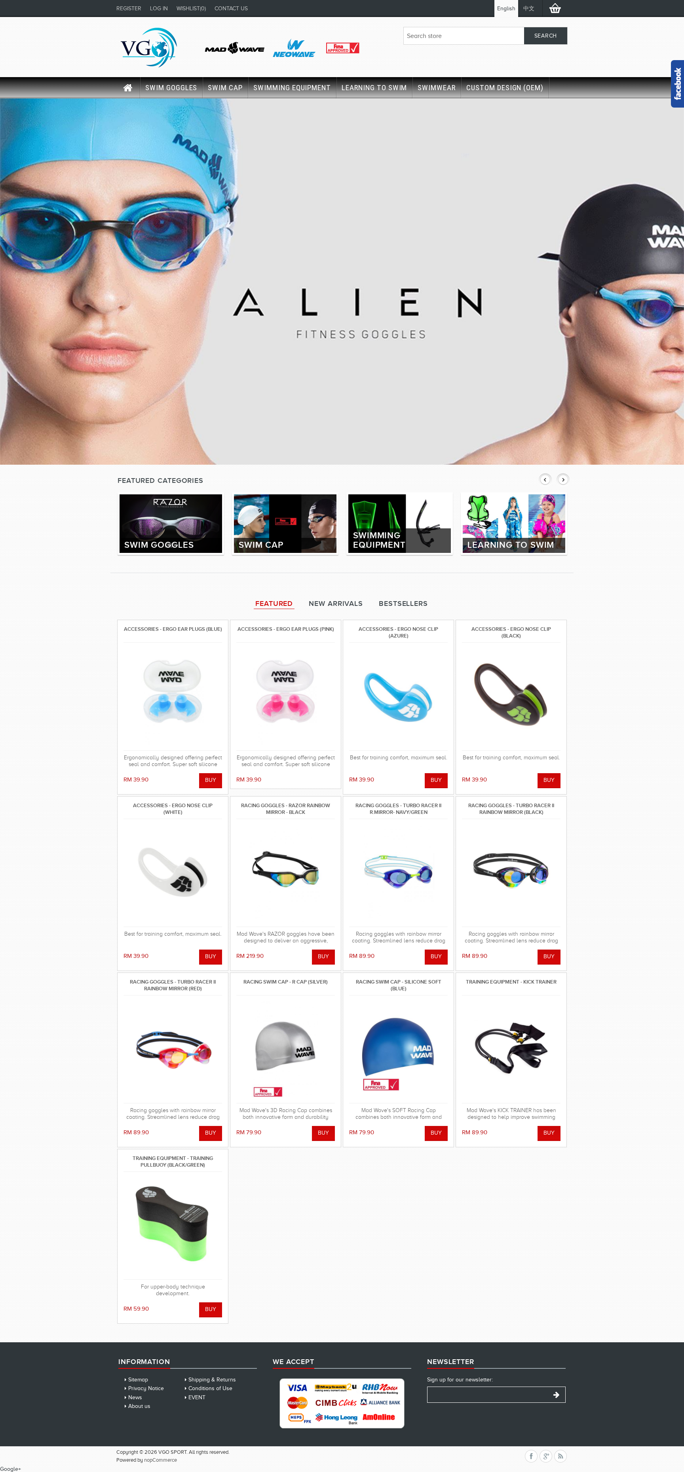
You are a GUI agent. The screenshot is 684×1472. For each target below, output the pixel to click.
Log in (159, 8)
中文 (528, 8)
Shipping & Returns (212, 1380)
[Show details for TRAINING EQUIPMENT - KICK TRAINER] (511, 1049)
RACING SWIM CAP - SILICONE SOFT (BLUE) (398, 985)
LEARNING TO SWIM (374, 87)
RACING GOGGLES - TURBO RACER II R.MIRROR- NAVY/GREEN (398, 808)
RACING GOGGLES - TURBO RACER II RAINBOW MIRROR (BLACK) (511, 808)
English (506, 8)
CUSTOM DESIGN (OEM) (504, 87)
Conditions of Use (210, 1388)
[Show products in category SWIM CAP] (285, 523)
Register (128, 8)
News (135, 1397)
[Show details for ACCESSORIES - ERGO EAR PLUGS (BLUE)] (173, 696)
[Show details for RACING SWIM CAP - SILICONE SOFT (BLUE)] (398, 1049)
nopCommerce (160, 1460)
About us (139, 1406)
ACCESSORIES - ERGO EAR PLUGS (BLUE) (173, 629)
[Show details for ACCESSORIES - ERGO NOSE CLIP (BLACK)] (511, 696)
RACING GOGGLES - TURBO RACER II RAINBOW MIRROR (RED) (173, 985)
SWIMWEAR (437, 87)
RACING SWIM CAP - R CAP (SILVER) (285, 982)
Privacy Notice (146, 1388)
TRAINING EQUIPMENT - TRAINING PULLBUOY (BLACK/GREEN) (173, 1161)
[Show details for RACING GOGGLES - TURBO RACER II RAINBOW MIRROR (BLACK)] (511, 873)
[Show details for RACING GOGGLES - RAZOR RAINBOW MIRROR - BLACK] (285, 873)
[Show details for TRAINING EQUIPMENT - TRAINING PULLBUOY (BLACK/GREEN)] (173, 1225)
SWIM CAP (225, 87)
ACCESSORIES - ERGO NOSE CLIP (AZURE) (398, 632)
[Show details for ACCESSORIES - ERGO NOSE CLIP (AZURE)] (398, 696)
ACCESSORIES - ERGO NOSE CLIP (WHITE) (173, 808)
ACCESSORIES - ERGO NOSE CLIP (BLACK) (511, 632)
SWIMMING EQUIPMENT (292, 87)
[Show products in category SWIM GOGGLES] (171, 523)
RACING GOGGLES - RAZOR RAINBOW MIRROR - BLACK (285, 808)
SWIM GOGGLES (171, 87)
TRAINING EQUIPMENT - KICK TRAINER (511, 982)
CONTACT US (231, 8)
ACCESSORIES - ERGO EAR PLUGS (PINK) (286, 629)
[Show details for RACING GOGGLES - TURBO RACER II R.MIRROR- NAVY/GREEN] (398, 873)
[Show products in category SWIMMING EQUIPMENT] (399, 523)
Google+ (10, 1469)
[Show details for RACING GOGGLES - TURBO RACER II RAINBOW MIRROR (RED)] (173, 1049)
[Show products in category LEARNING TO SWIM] (514, 523)
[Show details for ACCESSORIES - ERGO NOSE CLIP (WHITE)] (173, 873)
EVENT (196, 1397)
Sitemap (138, 1380)
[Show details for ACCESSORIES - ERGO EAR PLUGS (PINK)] (285, 696)
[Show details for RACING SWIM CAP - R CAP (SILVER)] (285, 1049)
